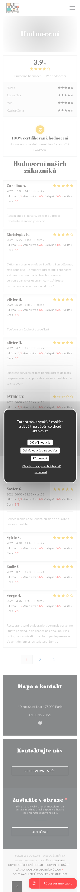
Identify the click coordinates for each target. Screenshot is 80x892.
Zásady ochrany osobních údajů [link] (41, 466)
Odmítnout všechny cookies (40, 450)
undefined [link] (41, 472)
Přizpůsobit (40, 458)
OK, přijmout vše (40, 442)
